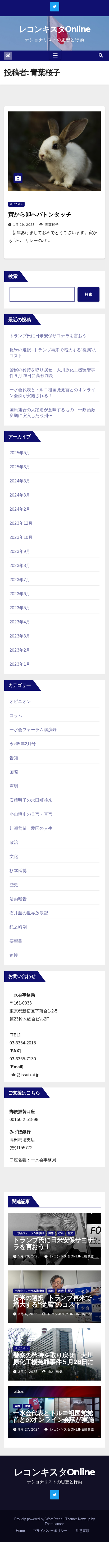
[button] (101, 55)
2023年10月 (21, 537)
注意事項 (82, 1531)
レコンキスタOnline (54, 29)
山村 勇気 (55, 1372)
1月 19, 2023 (24, 225)
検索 (13, 276)
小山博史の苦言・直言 (31, 814)
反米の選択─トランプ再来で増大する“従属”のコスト (52, 1301)
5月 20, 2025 (29, 1256)
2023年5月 (20, 608)
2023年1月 (20, 664)
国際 (14, 772)
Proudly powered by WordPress (38, 1519)
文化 (14, 856)
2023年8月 (20, 565)
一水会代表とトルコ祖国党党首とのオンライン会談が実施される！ (53, 1419)
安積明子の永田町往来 (31, 800)
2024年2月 (20, 509)
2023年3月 (20, 636)
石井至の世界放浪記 (29, 913)
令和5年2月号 (23, 743)
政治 (14, 842)
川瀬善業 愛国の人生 (31, 828)
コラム (16, 715)
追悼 (14, 955)
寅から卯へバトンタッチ (39, 214)
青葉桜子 (51, 225)
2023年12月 (21, 523)
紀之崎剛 (18, 927)
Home (20, 1531)
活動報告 (18, 899)
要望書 (16, 941)
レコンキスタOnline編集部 (71, 1256)
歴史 (14, 884)
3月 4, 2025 (28, 1314)
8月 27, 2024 (29, 1429)
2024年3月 (20, 495)
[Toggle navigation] (55, 56)
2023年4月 (20, 622)
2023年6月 (20, 593)
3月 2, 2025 (28, 1372)
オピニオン (16, 204)
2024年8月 (20, 481)
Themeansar (54, 1524)
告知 (14, 758)
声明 (14, 786)
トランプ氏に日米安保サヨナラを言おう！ (50, 336)
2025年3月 (20, 467)
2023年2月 (20, 650)
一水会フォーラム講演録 (33, 729)
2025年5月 (20, 453)
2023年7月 (20, 579)
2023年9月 (20, 551)
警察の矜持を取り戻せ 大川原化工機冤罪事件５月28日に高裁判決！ (53, 1361)
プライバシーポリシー (50, 1531)
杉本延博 (18, 870)
